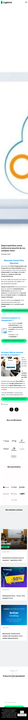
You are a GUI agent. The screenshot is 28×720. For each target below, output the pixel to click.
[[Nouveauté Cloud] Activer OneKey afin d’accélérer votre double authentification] (14, 615)
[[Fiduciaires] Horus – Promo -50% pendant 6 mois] (14, 577)
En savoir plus (22, 714)
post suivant (16, 409)
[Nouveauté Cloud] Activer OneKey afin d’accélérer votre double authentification (13, 636)
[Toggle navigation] (26, 2)
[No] (26, 713)
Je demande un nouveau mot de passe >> (14, 340)
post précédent (11, 409)
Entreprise (5, 404)
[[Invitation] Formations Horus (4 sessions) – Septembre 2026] (14, 539)
